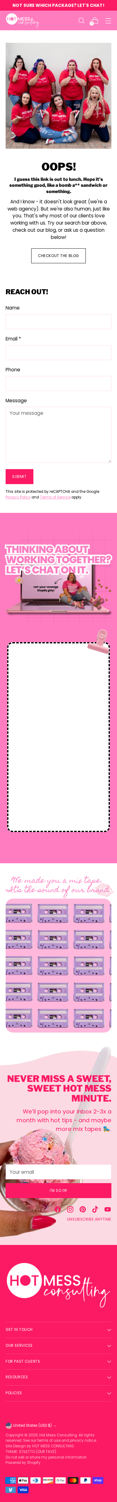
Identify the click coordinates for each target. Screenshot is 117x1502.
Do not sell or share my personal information (46, 1457)
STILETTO (27, 1451)
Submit (19, 476)
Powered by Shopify (23, 1462)
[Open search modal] (81, 20)
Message (16, 400)
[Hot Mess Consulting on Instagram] (70, 1210)
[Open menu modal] (108, 20)
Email (13, 338)
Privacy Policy (18, 497)
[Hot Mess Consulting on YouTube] (107, 1210)
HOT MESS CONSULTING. (53, 1446)
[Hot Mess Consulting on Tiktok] (95, 1210)
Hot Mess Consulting (58, 1435)
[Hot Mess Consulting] (23, 20)
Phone (13, 369)
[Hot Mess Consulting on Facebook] (57, 1210)
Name (13, 308)
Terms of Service (55, 497)
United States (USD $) (32, 1425)
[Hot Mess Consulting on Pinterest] (82, 1210)
